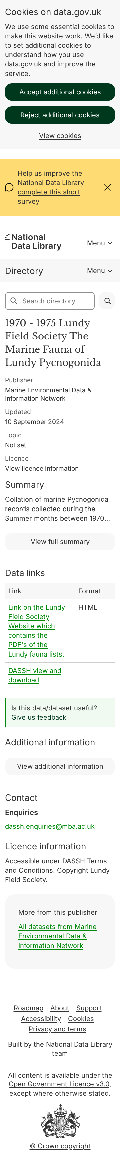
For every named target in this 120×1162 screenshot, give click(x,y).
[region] (60, 635)
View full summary (60, 542)
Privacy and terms (57, 1029)
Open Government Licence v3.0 (59, 1084)
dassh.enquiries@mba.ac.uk (50, 826)
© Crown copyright (60, 1146)
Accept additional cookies (60, 92)
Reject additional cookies (60, 115)
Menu (96, 243)
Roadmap (28, 1008)
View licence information (42, 468)
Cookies (81, 1019)
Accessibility (41, 1019)
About (59, 1008)
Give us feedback (38, 717)
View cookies (60, 136)
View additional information (60, 766)
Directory (24, 271)
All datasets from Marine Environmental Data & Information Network (57, 936)
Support (89, 1008)
